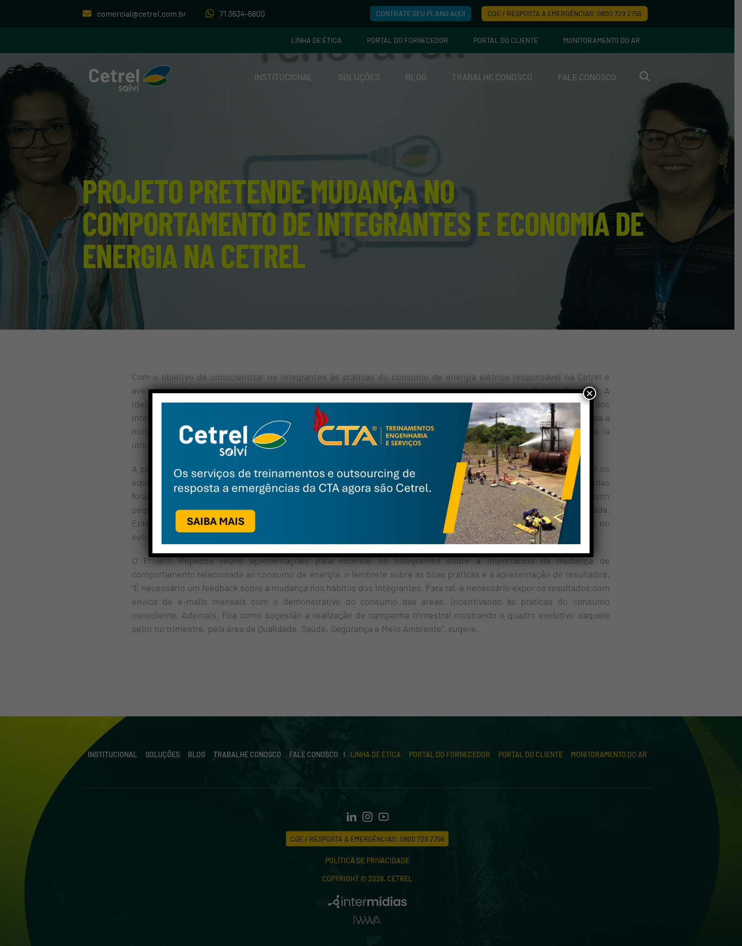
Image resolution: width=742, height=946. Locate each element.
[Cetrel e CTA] (371, 473)
